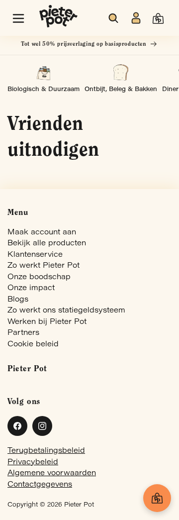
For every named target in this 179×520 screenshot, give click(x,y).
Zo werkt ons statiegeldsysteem (66, 310)
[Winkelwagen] (157, 498)
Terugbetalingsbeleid (46, 451)
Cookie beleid (33, 344)
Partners (23, 333)
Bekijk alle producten (46, 243)
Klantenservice (35, 255)
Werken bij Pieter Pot (47, 322)
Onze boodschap (39, 277)
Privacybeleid (32, 462)
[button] (18, 18)
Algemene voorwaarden (51, 473)
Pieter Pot (79, 505)
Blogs (17, 300)
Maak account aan (41, 232)
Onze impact (31, 288)
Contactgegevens (39, 485)
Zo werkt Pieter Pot (43, 266)
